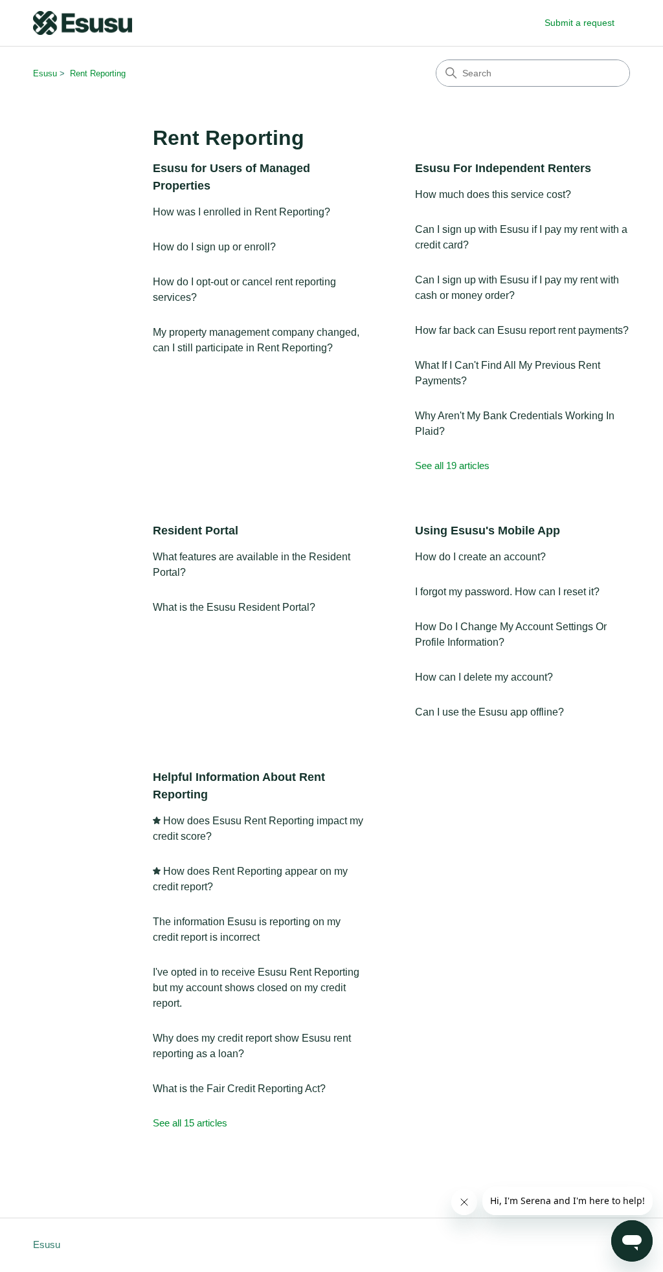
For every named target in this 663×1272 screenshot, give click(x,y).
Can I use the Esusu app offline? (489, 712)
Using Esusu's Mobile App (487, 530)
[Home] (82, 23)
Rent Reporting (98, 73)
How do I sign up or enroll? (214, 246)
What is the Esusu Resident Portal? (234, 607)
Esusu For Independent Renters (503, 168)
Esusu (45, 73)
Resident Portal (195, 530)
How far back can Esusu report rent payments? (522, 330)
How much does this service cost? (493, 194)
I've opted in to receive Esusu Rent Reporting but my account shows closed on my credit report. (256, 988)
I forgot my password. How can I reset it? (507, 591)
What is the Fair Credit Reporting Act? (239, 1088)
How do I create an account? (480, 556)
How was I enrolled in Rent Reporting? (241, 211)
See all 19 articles (452, 465)
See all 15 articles (190, 1122)
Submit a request (579, 22)
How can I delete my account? (484, 677)
